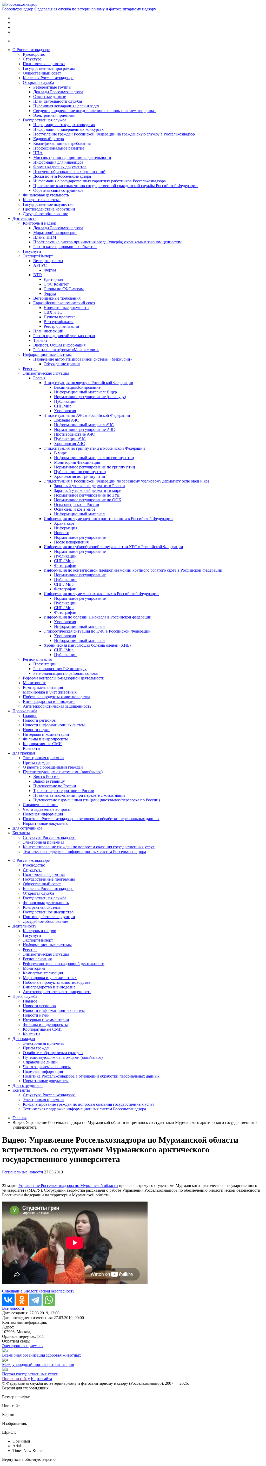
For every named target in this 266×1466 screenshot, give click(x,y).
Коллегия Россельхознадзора (48, 78)
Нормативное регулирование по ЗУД (86, 495)
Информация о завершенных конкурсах (68, 129)
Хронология (65, 411)
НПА (38, 153)
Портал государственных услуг (30, 1374)
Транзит (40, 340)
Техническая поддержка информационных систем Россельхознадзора (84, 851)
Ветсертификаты (48, 260)
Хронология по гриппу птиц (79, 476)
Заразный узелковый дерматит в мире (87, 490)
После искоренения (71, 542)
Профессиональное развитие (58, 148)
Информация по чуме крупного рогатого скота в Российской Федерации (108, 518)
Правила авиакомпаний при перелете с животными (79, 795)
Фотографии (65, 565)
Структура (32, 59)
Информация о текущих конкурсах (64, 124)
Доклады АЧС (66, 420)
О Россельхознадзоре (31, 49)
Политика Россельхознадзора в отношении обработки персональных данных (91, 818)
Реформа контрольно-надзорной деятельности (63, 678)
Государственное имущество (48, 204)
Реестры (30, 368)
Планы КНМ (44, 237)
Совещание (12, 1291)
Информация (65, 528)
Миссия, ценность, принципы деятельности (72, 157)
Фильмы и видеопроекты (45, 739)
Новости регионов (39, 720)
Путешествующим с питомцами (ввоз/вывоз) (63, 772)
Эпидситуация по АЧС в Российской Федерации (87, 415)
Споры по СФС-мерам (64, 289)
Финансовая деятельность (46, 195)
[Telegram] (35, 1300)
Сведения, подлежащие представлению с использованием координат (94, 110)
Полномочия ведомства (44, 63)
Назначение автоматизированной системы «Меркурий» (82, 359)
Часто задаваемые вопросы (47, 809)
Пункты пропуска (60, 317)
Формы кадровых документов (60, 167)
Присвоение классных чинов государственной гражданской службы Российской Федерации (115, 185)
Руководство (34, 54)
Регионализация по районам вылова (65, 673)
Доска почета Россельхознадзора (62, 176)
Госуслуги (32, 251)
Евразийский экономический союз (64, 303)
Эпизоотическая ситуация (46, 373)
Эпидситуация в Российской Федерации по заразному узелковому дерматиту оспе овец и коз (126, 481)
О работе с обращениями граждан (53, 767)
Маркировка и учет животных (50, 692)
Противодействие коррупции (49, 209)
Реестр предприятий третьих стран (64, 335)
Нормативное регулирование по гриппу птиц (94, 467)
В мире (60, 453)
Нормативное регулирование (80, 537)
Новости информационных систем (54, 725)
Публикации (65, 401)
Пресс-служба (24, 711)
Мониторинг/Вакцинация (77, 462)
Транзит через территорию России (63, 790)
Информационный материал (79, 514)
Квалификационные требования (62, 143)
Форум (50, 270)
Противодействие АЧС (74, 434)
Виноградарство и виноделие (49, 701)
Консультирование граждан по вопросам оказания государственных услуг (89, 847)
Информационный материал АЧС (84, 425)
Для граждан (23, 753)
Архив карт (64, 523)
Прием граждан (37, 762)
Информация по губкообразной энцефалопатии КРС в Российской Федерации (113, 547)
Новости (61, 532)
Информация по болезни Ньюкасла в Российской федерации (97, 617)
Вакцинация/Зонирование (77, 387)
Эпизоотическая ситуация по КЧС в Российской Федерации (97, 631)
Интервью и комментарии (46, 734)
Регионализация (37, 659)
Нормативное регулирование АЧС (84, 429)
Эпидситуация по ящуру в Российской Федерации (88, 382)
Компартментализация (43, 687)
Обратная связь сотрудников (58, 190)
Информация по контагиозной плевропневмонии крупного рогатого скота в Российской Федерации (133, 570)
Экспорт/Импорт (38, 256)
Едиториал (53, 279)
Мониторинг (34, 683)
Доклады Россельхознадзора (58, 92)
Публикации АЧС (70, 439)
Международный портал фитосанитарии (38, 1364)
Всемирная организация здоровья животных (41, 1355)
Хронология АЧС (69, 443)
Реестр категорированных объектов (65, 246)
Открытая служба (38, 82)
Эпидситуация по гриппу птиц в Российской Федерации (94, 448)
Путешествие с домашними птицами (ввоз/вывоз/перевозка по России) (96, 800)
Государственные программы (49, 68)
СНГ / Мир (64, 561)
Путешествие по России (54, 786)
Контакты (31, 748)
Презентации (45, 664)
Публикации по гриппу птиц (80, 471)
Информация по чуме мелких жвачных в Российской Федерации (101, 593)
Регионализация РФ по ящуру (60, 668)
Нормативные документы (66, 307)
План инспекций (48, 331)
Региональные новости (22, 1172)
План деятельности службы (57, 101)
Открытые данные (49, 96)
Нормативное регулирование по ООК (87, 500)
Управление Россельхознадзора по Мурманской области (68, 1185)
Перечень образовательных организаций (69, 171)
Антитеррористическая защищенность (57, 706)
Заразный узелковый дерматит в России (89, 486)
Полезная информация (43, 814)
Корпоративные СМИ (42, 743)
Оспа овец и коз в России (76, 504)
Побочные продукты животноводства (56, 697)
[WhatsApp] (49, 1300)
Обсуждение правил (62, 364)
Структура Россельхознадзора (49, 837)
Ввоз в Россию (46, 776)
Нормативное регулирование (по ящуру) (90, 396)
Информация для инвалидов (58, 162)
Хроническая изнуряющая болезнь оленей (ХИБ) (87, 645)
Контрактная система (42, 199)
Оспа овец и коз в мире (74, 509)
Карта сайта (41, 1378)
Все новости (13, 1308)
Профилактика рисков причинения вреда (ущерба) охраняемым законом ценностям (107, 242)
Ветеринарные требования (57, 298)
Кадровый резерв (48, 139)
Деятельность (24, 218)
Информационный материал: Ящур (85, 392)
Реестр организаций (61, 326)
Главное (30, 715)
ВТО (37, 275)
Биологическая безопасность (48, 1291)
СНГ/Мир (62, 406)
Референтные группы (52, 87)
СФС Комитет (56, 284)
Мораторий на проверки (55, 232)
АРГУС (40, 265)
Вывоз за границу (49, 781)
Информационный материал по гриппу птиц (94, 457)
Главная (19, 1118)
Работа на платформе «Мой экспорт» (66, 350)
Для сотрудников (27, 828)
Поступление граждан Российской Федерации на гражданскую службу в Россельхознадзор (114, 134)
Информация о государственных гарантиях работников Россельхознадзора (99, 181)
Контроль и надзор (39, 223)
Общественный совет (42, 73)
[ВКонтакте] (8, 1300)
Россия (39, 378)
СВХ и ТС (53, 312)
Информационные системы (47, 354)
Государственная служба (44, 120)
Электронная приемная (54, 115)
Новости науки (36, 729)
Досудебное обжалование (45, 214)
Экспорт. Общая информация (59, 345)
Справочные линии (40, 804)
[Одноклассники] (22, 1300)
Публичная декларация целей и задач (66, 106)
